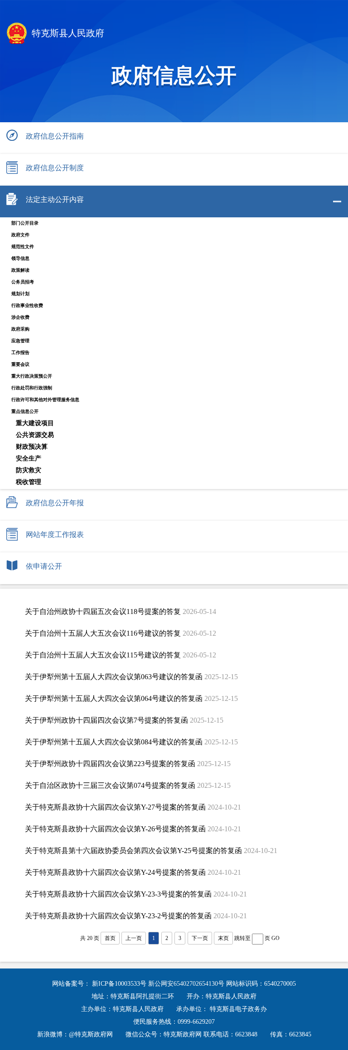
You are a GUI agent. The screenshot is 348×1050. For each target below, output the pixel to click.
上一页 (134, 938)
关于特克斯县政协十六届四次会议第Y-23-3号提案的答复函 (118, 894)
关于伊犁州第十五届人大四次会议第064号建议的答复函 (114, 698)
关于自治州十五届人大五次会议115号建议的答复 (103, 655)
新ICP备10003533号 (120, 983)
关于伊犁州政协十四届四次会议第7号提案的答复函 (106, 720)
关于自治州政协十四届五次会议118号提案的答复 (103, 611)
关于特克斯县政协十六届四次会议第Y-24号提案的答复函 (115, 872)
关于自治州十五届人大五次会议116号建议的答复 (103, 633)
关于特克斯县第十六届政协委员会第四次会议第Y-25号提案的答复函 (133, 850)
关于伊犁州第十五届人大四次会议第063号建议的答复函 (114, 677)
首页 (110, 938)
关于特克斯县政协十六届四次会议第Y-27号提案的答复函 (115, 807)
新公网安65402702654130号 (187, 983)
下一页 (200, 938)
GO (275, 938)
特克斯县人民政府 (66, 33)
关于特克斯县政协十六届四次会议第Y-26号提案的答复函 (115, 829)
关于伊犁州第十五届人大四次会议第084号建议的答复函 (114, 742)
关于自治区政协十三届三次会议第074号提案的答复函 (110, 785)
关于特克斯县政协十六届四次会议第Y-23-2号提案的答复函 (118, 916)
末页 (223, 938)
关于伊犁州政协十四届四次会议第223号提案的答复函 (110, 763)
